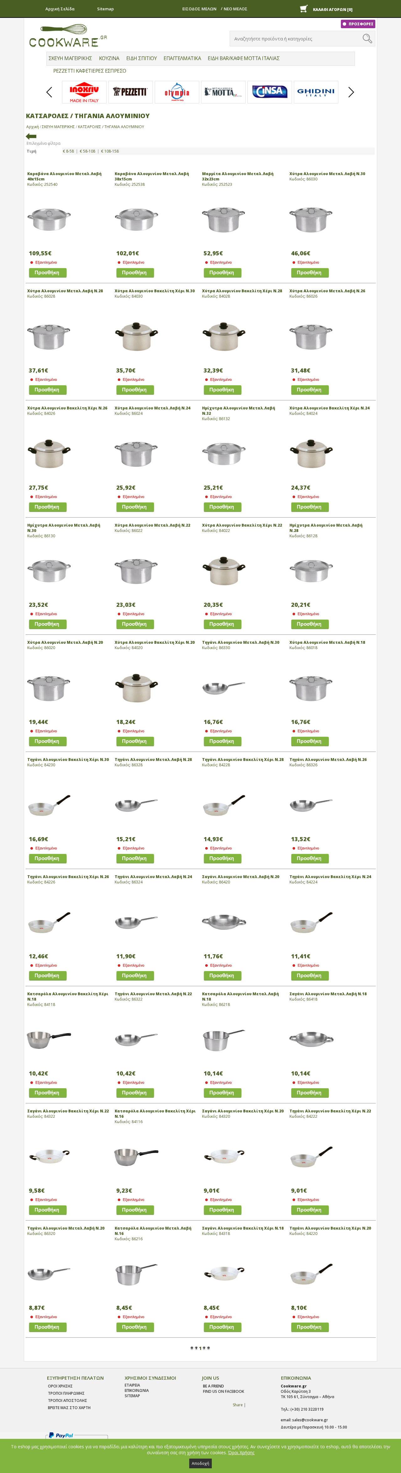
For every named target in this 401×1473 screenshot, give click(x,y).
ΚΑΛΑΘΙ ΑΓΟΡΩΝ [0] (332, 9)
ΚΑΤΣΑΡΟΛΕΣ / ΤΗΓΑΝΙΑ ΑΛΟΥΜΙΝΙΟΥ (111, 126)
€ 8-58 (68, 151)
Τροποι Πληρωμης (66, 1393)
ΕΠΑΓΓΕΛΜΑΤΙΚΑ (182, 58)
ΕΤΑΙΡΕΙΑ (132, 1385)
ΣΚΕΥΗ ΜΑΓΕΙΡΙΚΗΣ (70, 58)
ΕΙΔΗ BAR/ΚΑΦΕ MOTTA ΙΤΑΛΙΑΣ (243, 58)
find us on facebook (223, 1391)
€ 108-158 (110, 151)
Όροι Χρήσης (241, 1452)
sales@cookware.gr (310, 1420)
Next (351, 97)
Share (238, 1405)
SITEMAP (132, 1395)
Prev (49, 97)
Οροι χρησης (60, 1386)
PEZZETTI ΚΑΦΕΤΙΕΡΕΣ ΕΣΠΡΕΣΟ (89, 70)
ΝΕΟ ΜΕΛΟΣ (235, 9)
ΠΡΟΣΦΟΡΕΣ (360, 24)
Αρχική (32, 126)
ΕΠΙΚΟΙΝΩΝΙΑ (137, 1390)
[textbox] (297, 38)
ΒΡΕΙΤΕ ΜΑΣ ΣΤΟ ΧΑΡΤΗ (69, 1407)
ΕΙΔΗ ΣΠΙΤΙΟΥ (141, 58)
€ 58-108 (87, 151)
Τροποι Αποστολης (67, 1400)
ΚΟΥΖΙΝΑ (109, 58)
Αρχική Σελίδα (60, 9)
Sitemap (105, 9)
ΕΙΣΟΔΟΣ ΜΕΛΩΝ (199, 9)
